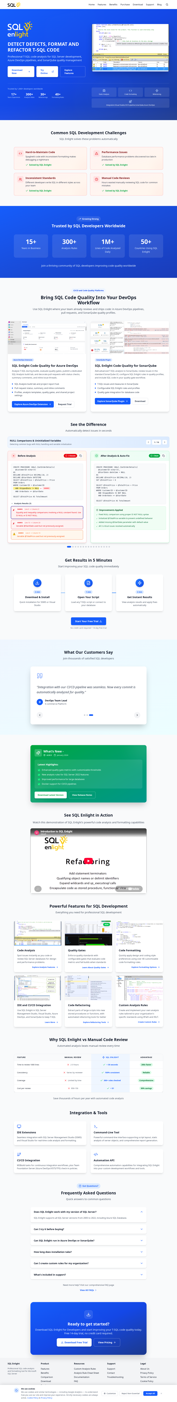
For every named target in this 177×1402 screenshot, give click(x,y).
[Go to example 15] (106, 547)
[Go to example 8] (88, 547)
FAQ (76, 1381)
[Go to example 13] (101, 547)
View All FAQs (87, 1290)
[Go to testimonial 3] (92, 715)
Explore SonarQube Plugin (111, 401)
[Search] (167, 4)
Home (92, 4)
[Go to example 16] (109, 547)
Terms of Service (148, 1377)
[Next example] (164, 442)
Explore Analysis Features (43, 967)
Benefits (113, 4)
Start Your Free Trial (86, 621)
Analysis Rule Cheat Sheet (86, 1372)
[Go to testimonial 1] (86, 715)
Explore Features (69, 72)
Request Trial (65, 404)
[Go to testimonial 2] (90, 715)
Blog (159, 4)
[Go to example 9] (91, 547)
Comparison (47, 1377)
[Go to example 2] (73, 547)
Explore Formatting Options (144, 967)
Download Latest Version (51, 795)
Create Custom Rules (147, 1022)
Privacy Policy (147, 1372)
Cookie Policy (146, 1381)
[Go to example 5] (81, 547)
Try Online (44, 72)
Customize (111, 1393)
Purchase (125, 4)
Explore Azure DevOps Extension (31, 404)
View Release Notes (82, 795)
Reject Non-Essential (131, 1393)
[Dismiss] (161, 1393)
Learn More (50, 1022)
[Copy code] (80, 455)
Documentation (81, 1377)
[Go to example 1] (69, 547)
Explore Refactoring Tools (94, 1022)
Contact (111, 1372)
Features (102, 4)
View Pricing (105, 1342)
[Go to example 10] (93, 547)
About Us (144, 1368)
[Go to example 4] (78, 547)
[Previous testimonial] (40, 715)
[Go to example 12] (99, 547)
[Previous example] (148, 442)
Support (150, 4)
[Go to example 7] (86, 547)
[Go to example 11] (96, 547)
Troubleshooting (115, 1377)
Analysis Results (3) (22, 503)
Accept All (150, 1393)
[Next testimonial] (137, 715)
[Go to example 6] (83, 547)
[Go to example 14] (104, 547)
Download (138, 4)
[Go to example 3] (75, 547)
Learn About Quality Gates (94, 967)
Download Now (17, 72)
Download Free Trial (76, 1342)
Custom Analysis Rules (85, 1368)
